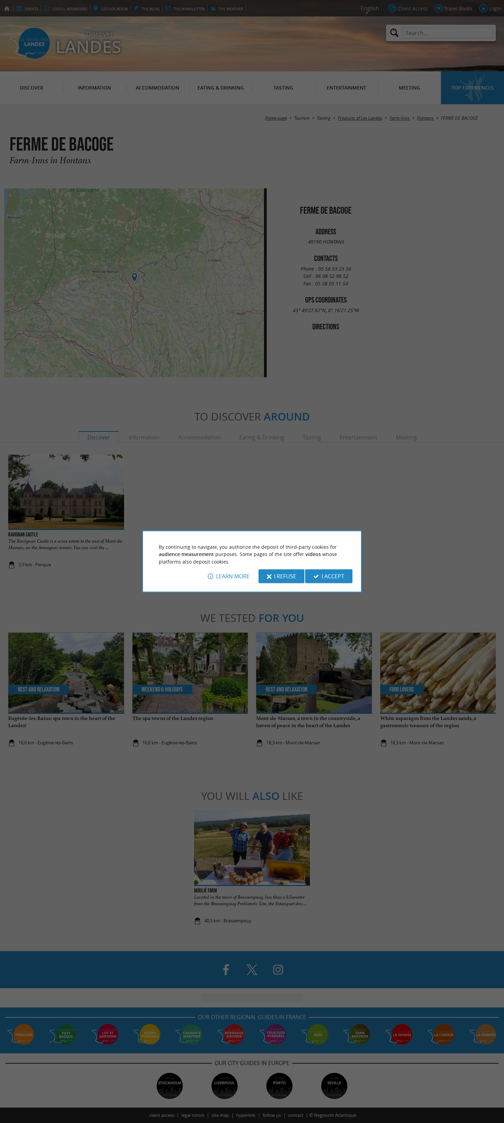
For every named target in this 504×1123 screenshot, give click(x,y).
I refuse (285, 576)
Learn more (233, 576)
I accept (333, 576)
